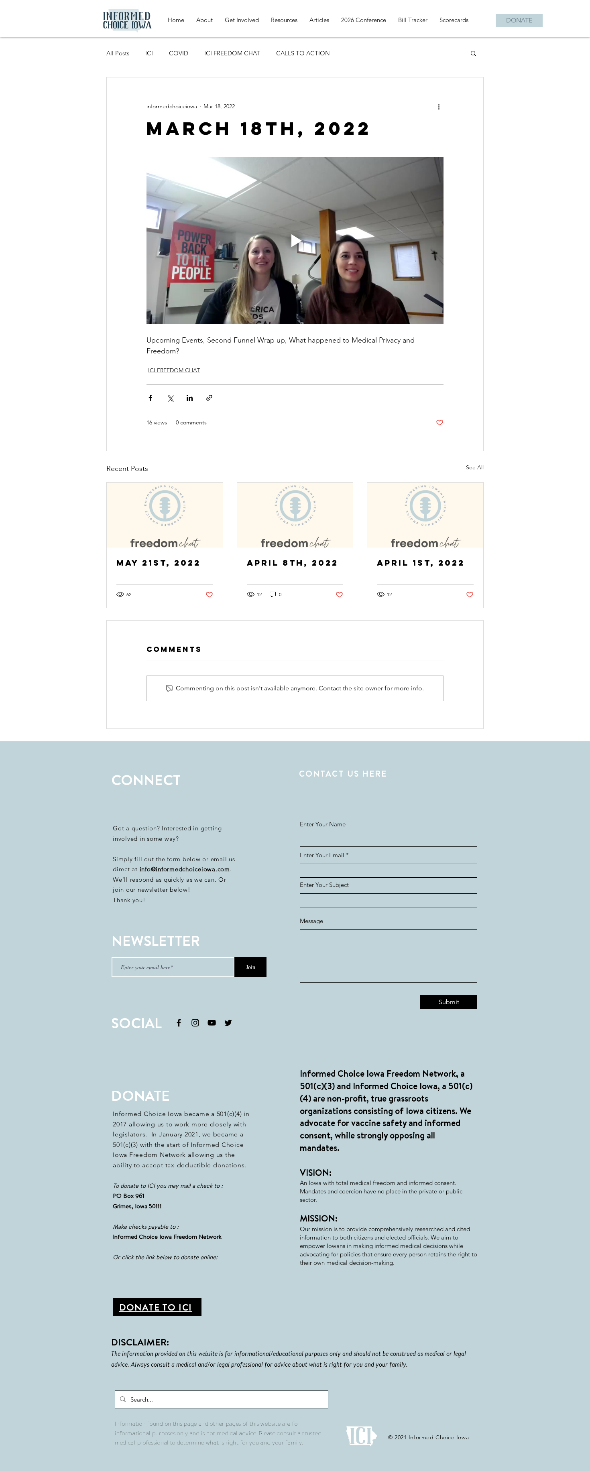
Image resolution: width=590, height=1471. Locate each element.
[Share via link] (209, 398)
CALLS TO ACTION (303, 53)
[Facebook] (179, 1023)
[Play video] (295, 240)
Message (311, 921)
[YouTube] (212, 1023)
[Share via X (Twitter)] (170, 398)
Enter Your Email (322, 855)
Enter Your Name (323, 824)
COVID (178, 53)
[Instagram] (195, 1023)
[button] (473, 53)
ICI (149, 53)
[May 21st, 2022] (165, 515)
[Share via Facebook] (150, 398)
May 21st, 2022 (158, 563)
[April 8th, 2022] (295, 515)
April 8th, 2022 (292, 563)
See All (475, 467)
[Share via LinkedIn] (189, 398)
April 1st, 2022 (421, 563)
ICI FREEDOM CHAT (232, 53)
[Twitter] (228, 1023)
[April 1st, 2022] (425, 515)
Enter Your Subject (324, 885)
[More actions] (439, 106)
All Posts (117, 53)
